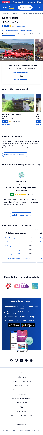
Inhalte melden (21, 377)
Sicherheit (21, 420)
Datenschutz (21, 394)
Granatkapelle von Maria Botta (16, 254)
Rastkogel (8, 246)
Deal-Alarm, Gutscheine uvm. (21, 381)
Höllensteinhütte (11, 242)
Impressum (21, 424)
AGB (21, 407)
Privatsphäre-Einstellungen (21, 398)
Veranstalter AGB (21, 386)
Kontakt (30, 2)
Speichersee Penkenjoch (13, 250)
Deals (5, 2)
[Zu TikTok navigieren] (21, 360)
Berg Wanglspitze (11, 238)
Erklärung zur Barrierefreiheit (21, 416)
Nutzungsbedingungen (21, 390)
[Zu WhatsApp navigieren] (31, 360)
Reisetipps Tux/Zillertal (20, 13)
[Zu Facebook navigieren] (11, 360)
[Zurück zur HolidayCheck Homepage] (8, 7)
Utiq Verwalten (21, 403)
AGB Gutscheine (22, 411)
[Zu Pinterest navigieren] (26, 360)
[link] (35, 7)
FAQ (21, 373)
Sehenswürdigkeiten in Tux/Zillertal (17, 259)
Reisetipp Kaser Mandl (36, 13)
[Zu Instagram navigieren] (16, 360)
